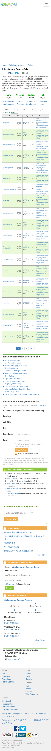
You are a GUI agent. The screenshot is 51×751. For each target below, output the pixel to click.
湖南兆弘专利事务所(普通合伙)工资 (18, 550)
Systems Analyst (7, 235)
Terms (28, 673)
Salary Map (11, 483)
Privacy (29, 676)
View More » (40, 640)
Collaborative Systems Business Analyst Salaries (42, 221)
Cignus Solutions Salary (13, 378)
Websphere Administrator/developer (9, 188)
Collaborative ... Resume (13, 104)
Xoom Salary (9, 376)
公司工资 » (40, 554)
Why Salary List (32, 694)
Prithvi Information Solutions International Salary (22, 394)
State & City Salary (13, 488)
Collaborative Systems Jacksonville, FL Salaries (42, 305)
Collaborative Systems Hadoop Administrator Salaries (42, 131)
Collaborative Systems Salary (21, 65)
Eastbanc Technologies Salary (15, 370)
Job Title (7, 422)
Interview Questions (10, 709)
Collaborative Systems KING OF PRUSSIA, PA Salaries (42, 328)
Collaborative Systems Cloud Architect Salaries (42, 323)
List (3, 673)
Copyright (29, 679)
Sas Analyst (6, 271)
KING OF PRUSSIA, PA (26, 325)
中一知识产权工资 (11, 546)
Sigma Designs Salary (13, 360)
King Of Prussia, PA (26, 133)
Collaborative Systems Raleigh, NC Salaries (42, 181)
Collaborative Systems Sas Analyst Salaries (42, 267)
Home (4, 65)
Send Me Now (21, 450)
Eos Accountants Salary (13, 363)
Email (5, 440)
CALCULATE (11, 519)
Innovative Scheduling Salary (15, 381)
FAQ (27, 686)
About (4, 743)
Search (9, 588)
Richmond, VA (26, 281)
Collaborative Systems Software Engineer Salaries (42, 289)
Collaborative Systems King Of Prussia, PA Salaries (42, 136)
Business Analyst (7, 224)
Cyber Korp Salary (11, 368)
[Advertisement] (25, 35)
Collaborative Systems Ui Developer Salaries (42, 176)
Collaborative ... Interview (36, 101)
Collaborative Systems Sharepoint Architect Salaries (42, 311)
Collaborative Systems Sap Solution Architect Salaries (42, 334)
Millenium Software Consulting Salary (18, 389)
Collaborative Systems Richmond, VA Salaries (42, 284)
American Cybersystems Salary (16, 373)
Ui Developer (6, 178)
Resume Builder (8, 703)
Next (31, 348)
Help (21, 743)
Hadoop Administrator (9, 134)
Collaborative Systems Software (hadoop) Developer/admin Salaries (42, 166)
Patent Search (8, 681)
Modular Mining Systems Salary (16, 365)
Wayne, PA (26, 122)
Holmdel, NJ (25, 168)
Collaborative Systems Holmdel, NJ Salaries (42, 171)
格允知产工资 (9, 542)
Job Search (6, 701)
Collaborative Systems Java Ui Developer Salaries (42, 257)
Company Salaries (13, 493)
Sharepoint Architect (8, 314)
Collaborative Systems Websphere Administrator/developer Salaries (42, 187)
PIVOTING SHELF (11, 623)
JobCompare (9, 584)
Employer (7, 416)
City (5, 428)
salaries (41, 473)
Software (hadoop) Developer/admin (8, 168)
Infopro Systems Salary (13, 384)
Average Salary (29, 743)
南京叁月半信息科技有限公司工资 (18, 532)
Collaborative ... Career (13, 101)
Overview (6, 676)
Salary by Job (7, 720)
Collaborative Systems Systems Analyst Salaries (42, 233)
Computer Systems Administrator (8, 156)
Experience (8, 434)
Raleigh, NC (26, 177)
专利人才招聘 (15, 745)
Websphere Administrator (6, 123)
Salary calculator (13, 478)
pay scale (22, 481)
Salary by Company (10, 713)
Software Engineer (8, 292)
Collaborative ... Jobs (35, 104)
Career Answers (8, 706)
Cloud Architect (7, 325)
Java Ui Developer (8, 260)
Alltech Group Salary (12, 391)
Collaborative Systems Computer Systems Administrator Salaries (42, 152)
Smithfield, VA (14, 659)
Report (28, 688)
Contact (29, 691)
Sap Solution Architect (9, 337)
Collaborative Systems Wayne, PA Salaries (42, 126)
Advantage (6, 679)
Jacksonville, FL (26, 303)
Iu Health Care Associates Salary (16, 386)
